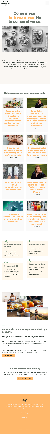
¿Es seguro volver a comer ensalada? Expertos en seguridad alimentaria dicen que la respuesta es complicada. (13, 118)
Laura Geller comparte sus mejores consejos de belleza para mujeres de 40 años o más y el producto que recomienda (37, 118)
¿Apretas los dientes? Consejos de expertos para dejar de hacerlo (13, 218)
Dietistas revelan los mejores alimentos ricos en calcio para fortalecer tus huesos (37, 151)
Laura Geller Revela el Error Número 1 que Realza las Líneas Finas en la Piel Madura (37, 187)
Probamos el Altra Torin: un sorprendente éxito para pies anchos (13, 186)
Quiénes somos (8, 355)
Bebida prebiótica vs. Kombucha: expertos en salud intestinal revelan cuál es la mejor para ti (36, 219)
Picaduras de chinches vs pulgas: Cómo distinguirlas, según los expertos (13, 151)
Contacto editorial (25, 378)
